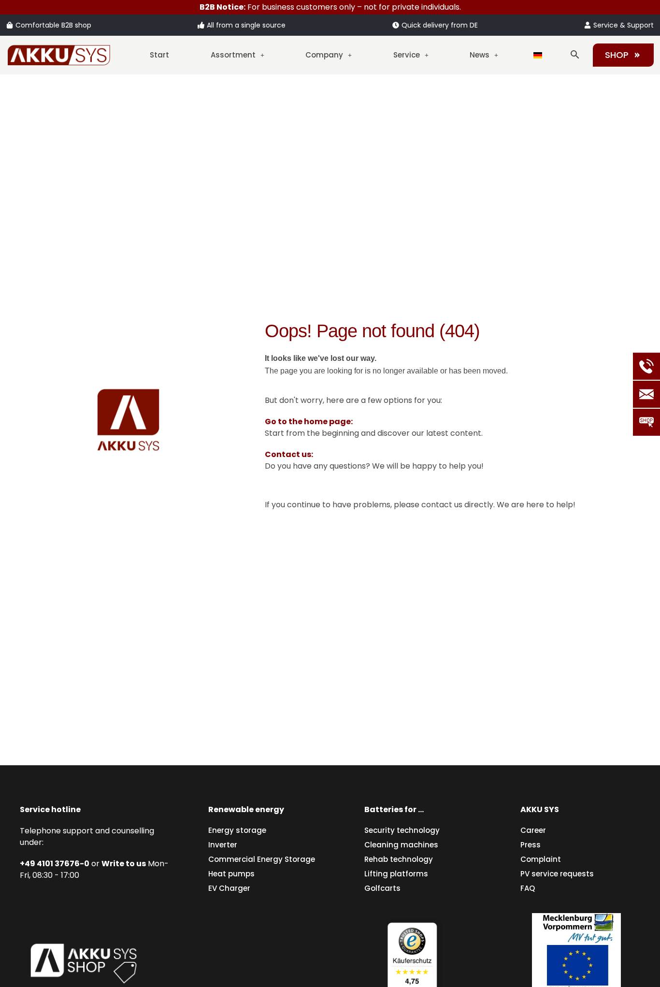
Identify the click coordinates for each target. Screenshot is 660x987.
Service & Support (623, 25)
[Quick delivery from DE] (395, 25)
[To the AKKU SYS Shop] (83, 961)
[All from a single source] (201, 25)
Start (159, 55)
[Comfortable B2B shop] (9, 25)
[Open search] (575, 54)
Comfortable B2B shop (53, 25)
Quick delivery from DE (440, 25)
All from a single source (246, 25)
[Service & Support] (587, 25)
